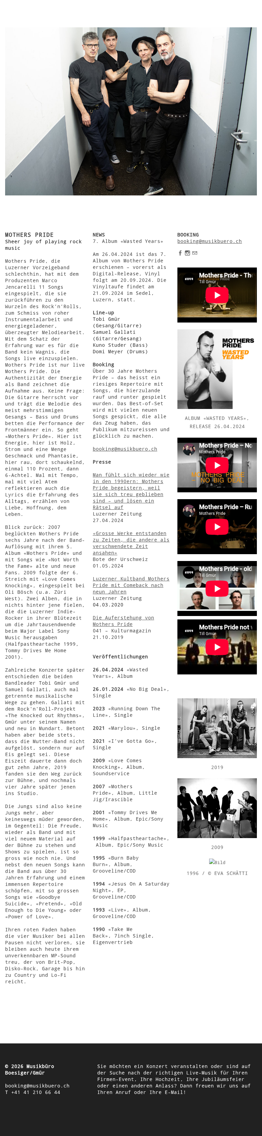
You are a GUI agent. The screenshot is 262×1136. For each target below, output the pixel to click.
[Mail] (194, 252)
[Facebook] (180, 252)
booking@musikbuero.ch (125, 449)
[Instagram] (187, 252)
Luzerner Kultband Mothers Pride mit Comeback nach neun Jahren (131, 585)
